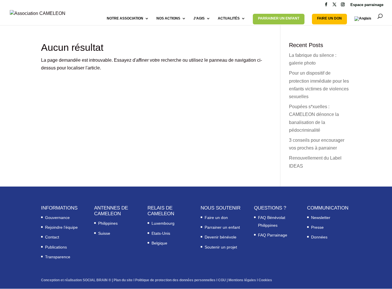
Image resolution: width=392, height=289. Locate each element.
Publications (56, 247)
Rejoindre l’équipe (61, 227)
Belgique (159, 243)
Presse (317, 227)
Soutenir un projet (221, 247)
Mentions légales (242, 280)
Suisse (104, 233)
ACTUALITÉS (229, 18)
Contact (52, 237)
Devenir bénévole (220, 237)
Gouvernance (57, 217)
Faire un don (216, 217)
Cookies (265, 280)
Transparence (57, 257)
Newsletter (320, 217)
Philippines (108, 223)
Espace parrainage (366, 5)
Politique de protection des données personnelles (175, 280)
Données (319, 237)
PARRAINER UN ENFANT (278, 18)
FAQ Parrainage (272, 235)
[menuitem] (362, 20)
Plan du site (123, 280)
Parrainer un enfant (222, 227)
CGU (222, 280)
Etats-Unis (161, 233)
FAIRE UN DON (329, 18)
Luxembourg (163, 223)
